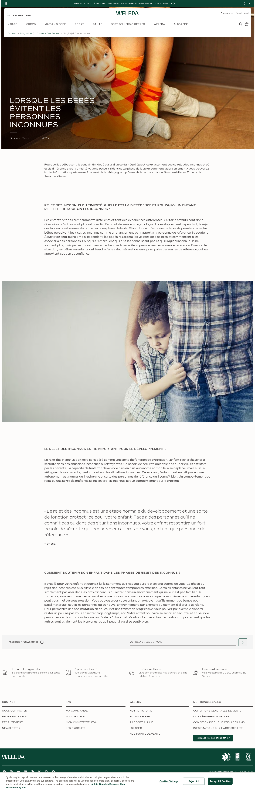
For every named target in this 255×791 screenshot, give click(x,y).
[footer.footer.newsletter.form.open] (243, 642)
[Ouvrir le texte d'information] (42, 642)
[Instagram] (11, 772)
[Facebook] (4, 772)
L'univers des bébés (47, 33)
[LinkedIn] (25, 772)
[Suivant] (249, 3)
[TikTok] (53, 772)
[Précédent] (244, 3)
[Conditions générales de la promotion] (173, 3)
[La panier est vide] (246, 24)
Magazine (26, 33)
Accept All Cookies (220, 781)
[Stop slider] (6, 3)
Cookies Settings (168, 781)
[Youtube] (18, 772)
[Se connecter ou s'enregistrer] (240, 24)
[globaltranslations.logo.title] (127, 13)
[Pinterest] (32, 772)
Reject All (194, 781)
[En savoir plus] (226, 757)
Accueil (12, 33)
